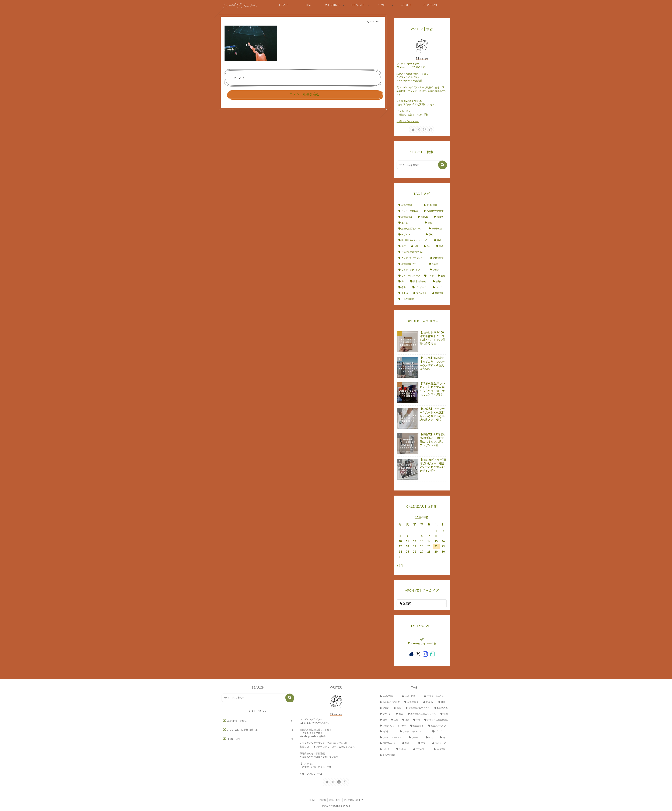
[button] (442, 165)
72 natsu (422, 58)
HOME (312, 800)
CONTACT (335, 800)
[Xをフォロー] (418, 129)
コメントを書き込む (305, 94)
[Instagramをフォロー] (424, 129)
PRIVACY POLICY (353, 800)
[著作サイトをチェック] (413, 129)
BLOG (323, 800)
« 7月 (400, 565)
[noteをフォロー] (430, 129)
